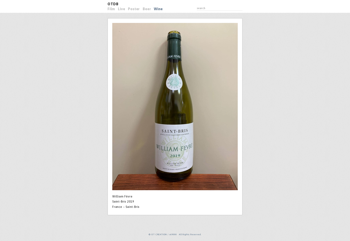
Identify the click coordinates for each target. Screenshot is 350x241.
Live (121, 9)
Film (111, 9)
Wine (158, 9)
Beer (147, 9)
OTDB (113, 4)
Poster (134, 9)
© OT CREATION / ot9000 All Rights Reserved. (175, 234)
